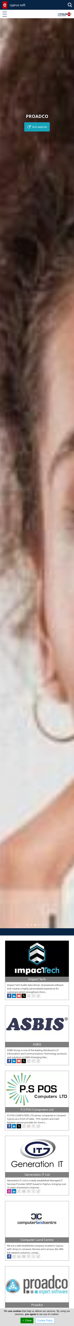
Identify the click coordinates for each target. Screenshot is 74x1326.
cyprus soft (17, 5)
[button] (27, 924)
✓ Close (27, 1320)
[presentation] (6, 476)
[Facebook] (9, 996)
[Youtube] (19, 996)
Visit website (39, 127)
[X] (24, 996)
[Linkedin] (14, 996)
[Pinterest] (33, 996)
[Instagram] (28, 996)
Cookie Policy (45, 1320)
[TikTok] (38, 996)
